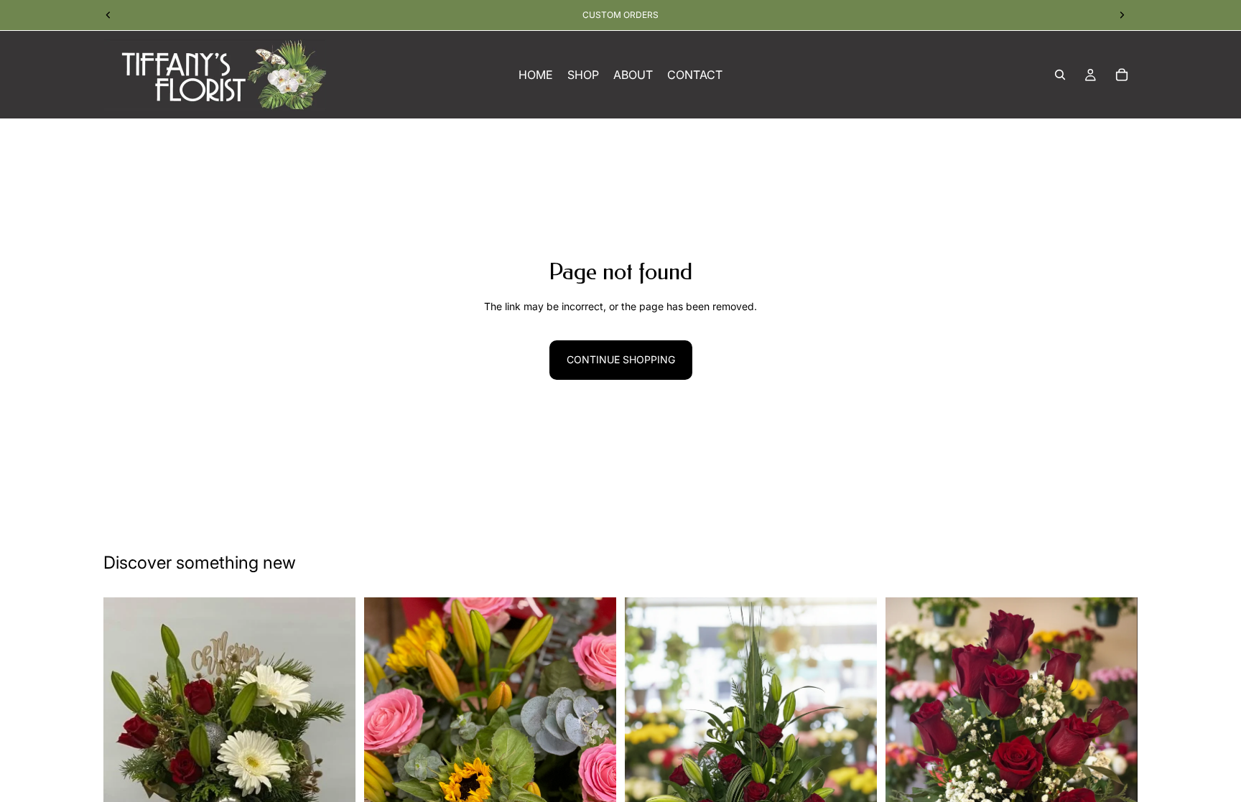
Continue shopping (621, 359)
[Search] (1060, 74)
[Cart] (1122, 74)
